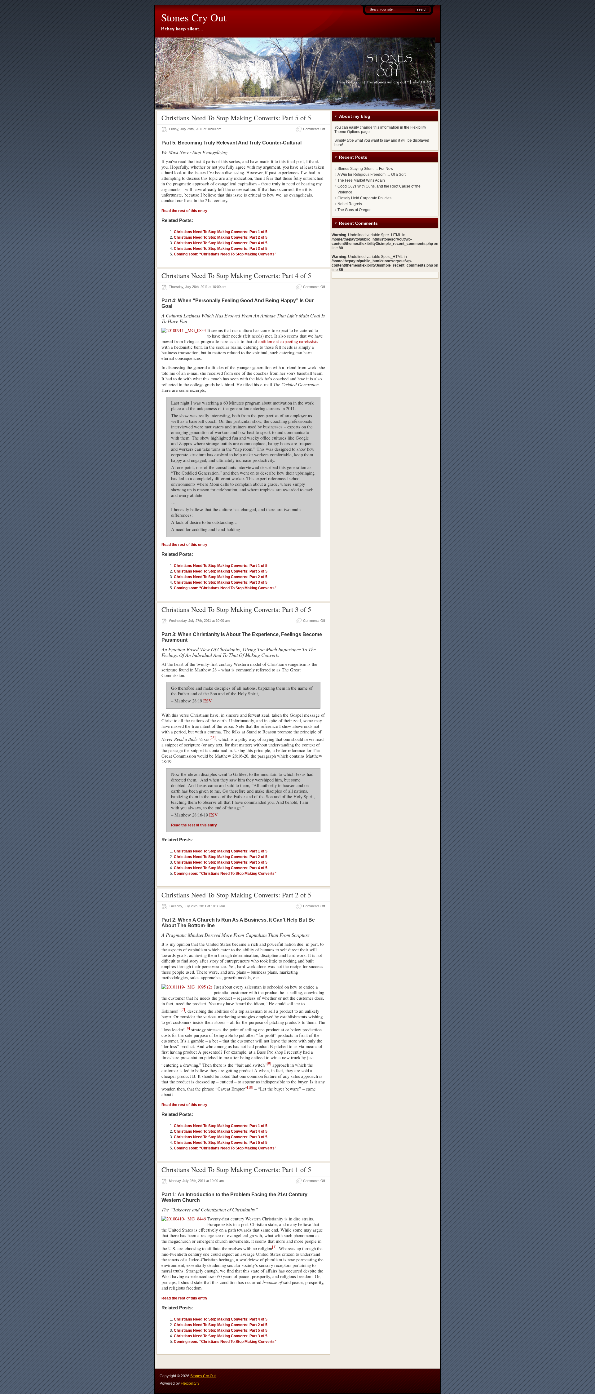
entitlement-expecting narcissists (288, 341)
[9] (269, 1063)
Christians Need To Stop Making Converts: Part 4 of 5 (220, 243)
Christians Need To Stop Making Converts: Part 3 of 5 (220, 248)
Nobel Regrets (349, 204)
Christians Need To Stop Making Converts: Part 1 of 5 (220, 232)
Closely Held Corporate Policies (364, 198)
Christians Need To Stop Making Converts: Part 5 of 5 (236, 117)
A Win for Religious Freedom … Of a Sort (371, 174)
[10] (250, 1087)
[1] (274, 1246)
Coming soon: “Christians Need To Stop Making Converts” (225, 254)
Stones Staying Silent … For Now (365, 168)
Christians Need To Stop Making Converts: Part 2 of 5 (220, 237)
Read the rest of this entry (184, 211)
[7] (183, 1009)
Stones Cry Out (193, 17)
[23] (212, 737)
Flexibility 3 (190, 1383)
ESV (207, 701)
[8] (188, 1027)
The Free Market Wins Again (361, 180)
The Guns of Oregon (354, 210)
